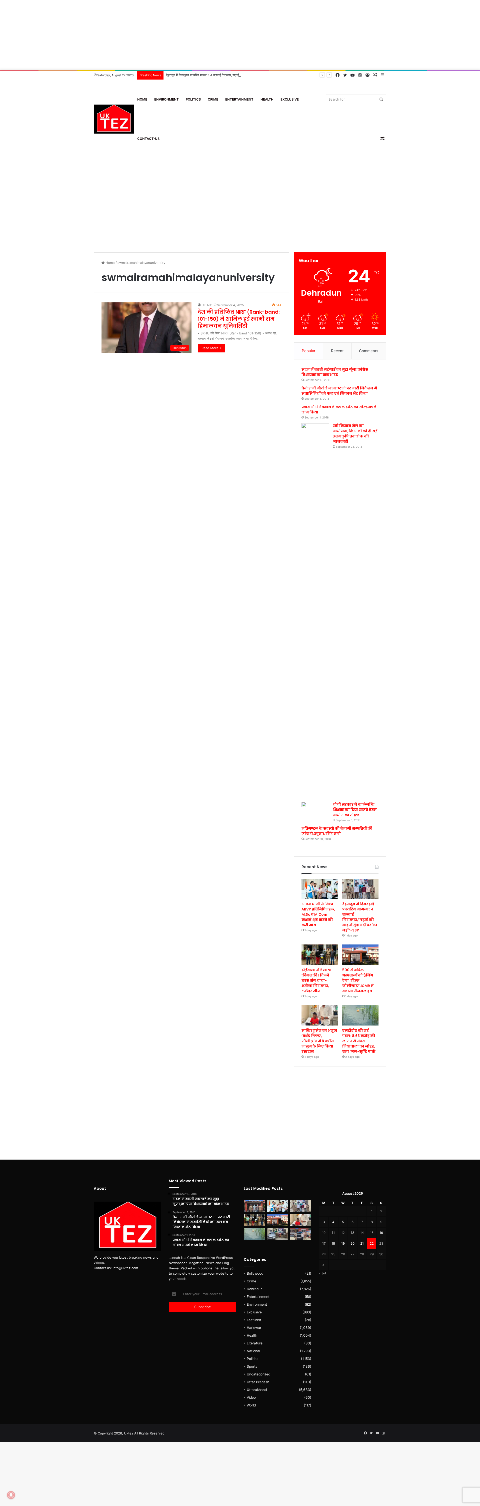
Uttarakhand (257, 1390)
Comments (368, 350)
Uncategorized (258, 1374)
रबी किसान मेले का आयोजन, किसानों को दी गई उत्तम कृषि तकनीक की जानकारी (355, 433)
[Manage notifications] (11, 1495)
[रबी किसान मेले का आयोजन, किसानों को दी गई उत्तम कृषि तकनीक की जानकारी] (315, 610)
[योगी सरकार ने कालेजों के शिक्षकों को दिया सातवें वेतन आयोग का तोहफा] (315, 809)
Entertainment (239, 99)
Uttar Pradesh (258, 1382)
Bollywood (255, 1273)
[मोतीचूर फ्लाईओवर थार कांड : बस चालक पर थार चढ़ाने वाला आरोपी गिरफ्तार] (300, 1234)
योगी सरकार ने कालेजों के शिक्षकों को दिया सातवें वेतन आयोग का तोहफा (355, 809)
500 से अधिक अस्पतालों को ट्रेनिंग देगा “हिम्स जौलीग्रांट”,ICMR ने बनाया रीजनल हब (358, 980)
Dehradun (254, 1289)
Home (142, 99)
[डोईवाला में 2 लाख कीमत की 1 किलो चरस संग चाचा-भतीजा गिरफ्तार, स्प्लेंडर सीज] (320, 954)
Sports (252, 1366)
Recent (337, 350)
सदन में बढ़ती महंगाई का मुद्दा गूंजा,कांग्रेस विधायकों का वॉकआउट (335, 372)
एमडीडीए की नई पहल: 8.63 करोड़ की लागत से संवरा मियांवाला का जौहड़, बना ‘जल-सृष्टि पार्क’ (359, 1041)
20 (352, 1243)
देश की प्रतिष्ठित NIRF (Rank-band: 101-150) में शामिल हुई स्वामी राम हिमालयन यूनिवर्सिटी (239, 318)
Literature (254, 1343)
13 (352, 1233)
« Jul (322, 1273)
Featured (254, 1320)
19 (343, 1243)
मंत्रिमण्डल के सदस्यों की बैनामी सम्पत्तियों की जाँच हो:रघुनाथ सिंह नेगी (337, 831)
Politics (193, 99)
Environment (166, 99)
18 (333, 1243)
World (251, 1405)
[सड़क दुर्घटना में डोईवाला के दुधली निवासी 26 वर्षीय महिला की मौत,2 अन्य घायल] (254, 1206)
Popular (309, 350)
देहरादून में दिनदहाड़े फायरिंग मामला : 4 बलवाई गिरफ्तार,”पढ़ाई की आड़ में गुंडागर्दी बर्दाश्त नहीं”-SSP (224, 75)
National (253, 1351)
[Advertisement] (240, 35)
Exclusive (289, 99)
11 (333, 1233)
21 (362, 1243)
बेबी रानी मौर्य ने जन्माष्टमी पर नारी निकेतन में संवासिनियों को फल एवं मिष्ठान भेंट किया (339, 391)
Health (267, 99)
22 (372, 1243)
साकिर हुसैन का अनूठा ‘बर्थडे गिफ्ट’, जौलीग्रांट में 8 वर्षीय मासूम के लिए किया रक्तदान (319, 1041)
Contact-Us (148, 139)
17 (324, 1243)
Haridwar (254, 1328)
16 (381, 1233)
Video (251, 1397)
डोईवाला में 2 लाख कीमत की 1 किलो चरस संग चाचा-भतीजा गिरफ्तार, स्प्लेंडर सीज (316, 980)
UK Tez (207, 305)
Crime (213, 99)
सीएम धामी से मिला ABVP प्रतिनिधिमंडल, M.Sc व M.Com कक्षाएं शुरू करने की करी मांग (318, 914)
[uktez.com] (114, 119)
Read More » (211, 348)
